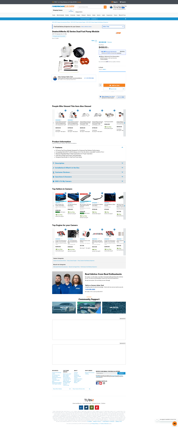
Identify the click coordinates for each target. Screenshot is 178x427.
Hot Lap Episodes (56, 375)
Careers (75, 377)
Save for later (113, 89)
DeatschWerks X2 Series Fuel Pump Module (122, 123)
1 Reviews (109, 42)
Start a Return (66, 375)
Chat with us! (66, 380)
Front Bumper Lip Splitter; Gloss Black (97, 206)
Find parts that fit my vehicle (59, 36)
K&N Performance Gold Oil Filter (85, 242)
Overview (76, 372)
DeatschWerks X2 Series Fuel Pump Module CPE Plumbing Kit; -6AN (97, 123)
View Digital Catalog (56, 383)
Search (105, 7)
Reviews (75, 382)
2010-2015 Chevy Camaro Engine (78, 22)
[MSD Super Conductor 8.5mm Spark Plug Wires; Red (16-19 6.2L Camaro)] (97, 234)
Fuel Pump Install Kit (108, 121)
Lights (103, 15)
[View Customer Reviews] (102, 42)
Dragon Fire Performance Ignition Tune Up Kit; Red (61, 242)
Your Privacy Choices (108, 421)
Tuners (115, 15)
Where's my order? (67, 373)
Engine (78, 15)
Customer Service (67, 379)
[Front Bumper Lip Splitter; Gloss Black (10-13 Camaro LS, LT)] (97, 197)
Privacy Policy (114, 375)
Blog (53, 381)
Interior (99, 15)
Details (79, 2)
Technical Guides (56, 380)
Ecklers (103, 403)
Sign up (121, 373)
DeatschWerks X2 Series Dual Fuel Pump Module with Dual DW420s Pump (60, 123)
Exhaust (84, 15)
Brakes (67, 15)
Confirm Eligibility (104, 59)
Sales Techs (76, 381)
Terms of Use (66, 385)
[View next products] (124, 122)
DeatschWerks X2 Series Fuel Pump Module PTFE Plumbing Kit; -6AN (85, 123)
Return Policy (66, 376)
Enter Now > (94, 18)
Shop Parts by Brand (56, 377)
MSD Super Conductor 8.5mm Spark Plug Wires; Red (97, 242)
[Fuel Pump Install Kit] (110, 115)
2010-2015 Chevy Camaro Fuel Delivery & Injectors (97, 22)
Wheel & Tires (122, 15)
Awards (75, 373)
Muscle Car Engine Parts (74, 266)
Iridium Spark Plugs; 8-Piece (121, 242)
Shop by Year (55, 376)
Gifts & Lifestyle (60, 15)
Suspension (109, 15)
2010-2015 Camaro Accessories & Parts (61, 22)
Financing (54, 378)
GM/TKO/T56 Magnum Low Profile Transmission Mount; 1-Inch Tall (122, 207)
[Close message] (125, 18)
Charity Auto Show (78, 378)
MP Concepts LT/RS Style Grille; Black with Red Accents (85, 207)
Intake (93, 15)
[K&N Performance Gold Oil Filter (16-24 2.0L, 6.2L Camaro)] (85, 234)
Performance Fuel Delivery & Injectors (89, 266)
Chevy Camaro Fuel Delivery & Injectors (86, 260)
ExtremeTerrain (96, 403)
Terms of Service (104, 423)
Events (53, 373)
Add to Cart (115, 85)
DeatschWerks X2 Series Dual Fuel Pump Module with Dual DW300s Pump (73, 123)
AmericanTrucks (87, 403)
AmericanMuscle (77, 403)
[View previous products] (53, 122)
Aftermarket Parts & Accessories (60, 266)
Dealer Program (77, 380)
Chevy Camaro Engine (72, 260)
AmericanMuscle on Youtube (100, 383)
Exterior (89, 15)
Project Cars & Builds (56, 372)
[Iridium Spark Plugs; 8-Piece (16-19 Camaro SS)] (122, 234)
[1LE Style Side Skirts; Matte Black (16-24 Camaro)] (73, 197)
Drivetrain (72, 15)
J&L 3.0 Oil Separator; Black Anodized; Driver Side (72, 242)
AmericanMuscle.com (62, 6)
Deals (53, 15)
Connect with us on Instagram (104, 383)
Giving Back (76, 375)
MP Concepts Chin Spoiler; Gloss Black (60, 206)
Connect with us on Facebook (97, 383)
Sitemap (89, 421)
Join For (121, 97)
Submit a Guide (77, 376)
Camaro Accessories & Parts (59, 260)
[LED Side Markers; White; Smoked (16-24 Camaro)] (110, 197)
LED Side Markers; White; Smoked (109, 206)
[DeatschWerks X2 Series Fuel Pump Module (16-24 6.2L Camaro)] (122, 115)
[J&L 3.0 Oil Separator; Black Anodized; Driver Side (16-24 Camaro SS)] (73, 234)
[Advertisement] (89, 330)
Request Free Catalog (56, 382)
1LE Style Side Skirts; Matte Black (72, 206)
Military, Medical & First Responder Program (67, 383)
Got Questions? (66, 377)
